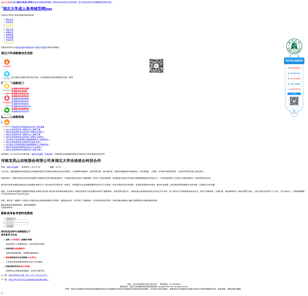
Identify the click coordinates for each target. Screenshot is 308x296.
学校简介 (9, 22)
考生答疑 (9, 37)
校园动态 (9, 32)
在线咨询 (30, 15)
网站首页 (9, 20)
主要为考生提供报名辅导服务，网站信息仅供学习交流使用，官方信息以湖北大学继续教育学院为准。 (57, 2)
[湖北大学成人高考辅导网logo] (26, 8)
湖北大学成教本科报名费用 (17, 99)
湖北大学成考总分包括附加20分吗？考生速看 (25, 127)
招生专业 (9, 30)
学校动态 (49, 154)
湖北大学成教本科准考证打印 (18, 106)
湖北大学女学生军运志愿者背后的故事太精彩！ (29, 280)
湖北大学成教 (37, 154)
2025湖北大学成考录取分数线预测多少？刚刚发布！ (28, 139)
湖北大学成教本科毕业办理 (17, 111)
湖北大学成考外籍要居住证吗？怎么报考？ (24, 147)
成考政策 (9, 35)
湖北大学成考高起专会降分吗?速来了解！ (23, 142)
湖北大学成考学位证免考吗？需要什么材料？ (25, 132)
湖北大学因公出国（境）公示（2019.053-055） (28, 275)
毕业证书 (9, 40)
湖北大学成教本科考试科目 (17, 104)
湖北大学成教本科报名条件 (17, 101)
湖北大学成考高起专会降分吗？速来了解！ (24, 150)
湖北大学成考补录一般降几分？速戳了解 (23, 129)
